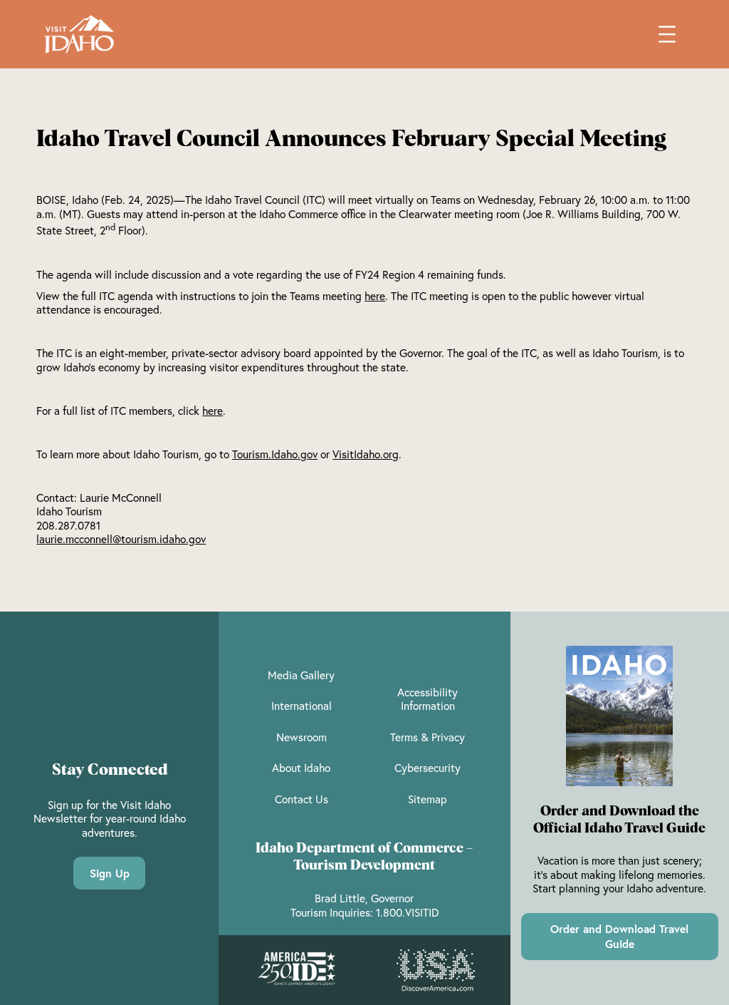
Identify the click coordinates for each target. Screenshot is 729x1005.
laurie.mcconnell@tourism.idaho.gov (121, 539)
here (374, 296)
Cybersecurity (427, 768)
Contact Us (301, 799)
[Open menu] (667, 34)
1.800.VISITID (407, 912)
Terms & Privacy (427, 737)
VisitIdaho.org (365, 454)
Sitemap (427, 799)
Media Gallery (301, 675)
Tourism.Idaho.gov (275, 454)
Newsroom (301, 737)
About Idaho (301, 768)
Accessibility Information (427, 699)
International (301, 706)
